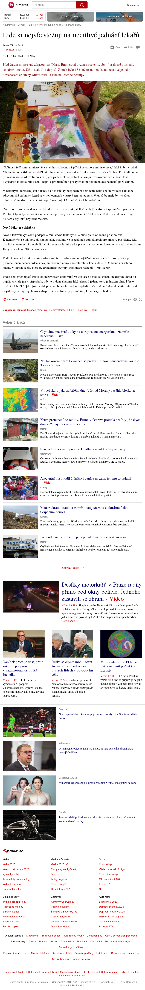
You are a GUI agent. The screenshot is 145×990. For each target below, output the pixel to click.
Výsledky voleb (11, 874)
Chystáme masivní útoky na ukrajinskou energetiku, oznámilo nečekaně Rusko (84, 333)
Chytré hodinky (60, 959)
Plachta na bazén (48, 941)
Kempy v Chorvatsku (62, 901)
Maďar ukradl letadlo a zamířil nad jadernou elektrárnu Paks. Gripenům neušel (84, 509)
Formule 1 (105, 884)
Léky (71, 309)
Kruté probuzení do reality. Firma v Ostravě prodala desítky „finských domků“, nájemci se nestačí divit (90, 421)
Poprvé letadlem (60, 906)
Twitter (21, 972)
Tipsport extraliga (108, 874)
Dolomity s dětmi (60, 926)
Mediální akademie (70, 972)
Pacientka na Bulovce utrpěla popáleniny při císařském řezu (83, 536)
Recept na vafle (11, 921)
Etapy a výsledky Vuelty (64, 869)
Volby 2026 (9, 864)
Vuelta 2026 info (60, 864)
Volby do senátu (12, 884)
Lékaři (94, 309)
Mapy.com (32, 935)
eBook (118, 47)
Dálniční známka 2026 (111, 906)
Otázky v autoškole (109, 921)
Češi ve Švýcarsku (61, 916)
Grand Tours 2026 (61, 889)
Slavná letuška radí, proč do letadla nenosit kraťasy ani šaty (82, 449)
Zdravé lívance (11, 911)
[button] (72, 122)
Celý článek (68, 621)
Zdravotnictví (58, 309)
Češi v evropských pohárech (121, 935)
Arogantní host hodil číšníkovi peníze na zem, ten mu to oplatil (85, 478)
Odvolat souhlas (129, 972)
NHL (101, 889)
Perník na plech (11, 926)
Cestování (45, 454)
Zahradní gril (66, 947)
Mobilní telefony (40, 953)
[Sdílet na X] (140, 299)
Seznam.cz (133, 5)
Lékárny (82, 309)
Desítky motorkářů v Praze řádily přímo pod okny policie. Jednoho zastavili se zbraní (102, 591)
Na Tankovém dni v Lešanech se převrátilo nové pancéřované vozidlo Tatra (89, 362)
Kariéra (45, 972)
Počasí (43, 399)
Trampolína (67, 941)
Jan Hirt (55, 874)
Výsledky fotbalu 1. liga (112, 869)
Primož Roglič (58, 884)
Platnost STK (106, 926)
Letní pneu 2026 (108, 901)
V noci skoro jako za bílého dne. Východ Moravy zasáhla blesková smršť (87, 392)
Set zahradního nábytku (118, 941)
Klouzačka (96, 941)
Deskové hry (118, 953)
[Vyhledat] (82, 4)
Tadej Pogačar (59, 879)
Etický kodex (91, 972)
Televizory (133, 953)
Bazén (32, 941)
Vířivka (79, 947)
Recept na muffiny (13, 906)
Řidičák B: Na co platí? (111, 916)
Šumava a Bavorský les (64, 911)
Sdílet (131, 47)
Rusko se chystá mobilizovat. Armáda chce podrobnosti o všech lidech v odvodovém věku (72, 668)
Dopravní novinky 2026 (112, 911)
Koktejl (43, 487)
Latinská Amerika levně (64, 921)
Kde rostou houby (74, 935)
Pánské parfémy (81, 959)
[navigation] (4, 5)
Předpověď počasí (51, 935)
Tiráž (54, 972)
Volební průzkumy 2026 (16, 869)
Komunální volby (12, 889)
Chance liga (105, 864)
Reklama (33, 972)
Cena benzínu (94, 935)
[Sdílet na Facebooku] (135, 299)
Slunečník (82, 941)
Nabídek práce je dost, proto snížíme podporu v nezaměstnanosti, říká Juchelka (23, 668)
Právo (6, 45)
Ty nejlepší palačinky (14, 901)
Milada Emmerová (37, 309)
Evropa (44, 517)
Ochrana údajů (109, 972)
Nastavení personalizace (72, 975)
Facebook (9, 972)
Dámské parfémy (84, 953)
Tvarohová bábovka (14, 916)
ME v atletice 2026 (109, 879)
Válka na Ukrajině (49, 341)
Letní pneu (102, 953)
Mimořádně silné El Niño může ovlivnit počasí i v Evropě (118, 666)
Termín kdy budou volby (16, 879)
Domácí (44, 429)
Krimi (43, 370)
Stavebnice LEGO (62, 953)
